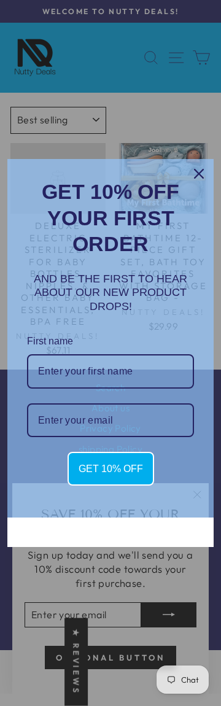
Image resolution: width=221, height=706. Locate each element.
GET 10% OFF (111, 469)
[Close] (199, 173)
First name (50, 341)
